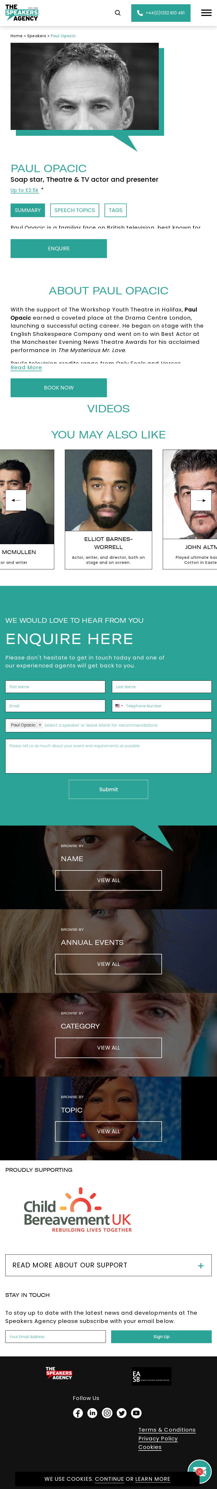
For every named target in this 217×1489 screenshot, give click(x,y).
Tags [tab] (116, 210)
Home (17, 36)
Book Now (59, 387)
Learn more (152, 1479)
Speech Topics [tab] (75, 210)
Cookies (150, 1447)
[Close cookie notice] (200, 1472)
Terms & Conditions (167, 1429)
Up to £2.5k (25, 190)
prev (15, 500)
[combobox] (118, 706)
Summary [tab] (28, 210)
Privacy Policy (158, 1438)
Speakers (36, 36)
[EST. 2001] (21, 22)
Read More (26, 367)
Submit (108, 789)
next (201, 500)
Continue (109, 1479)
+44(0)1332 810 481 (165, 13)
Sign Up (161, 1337)
